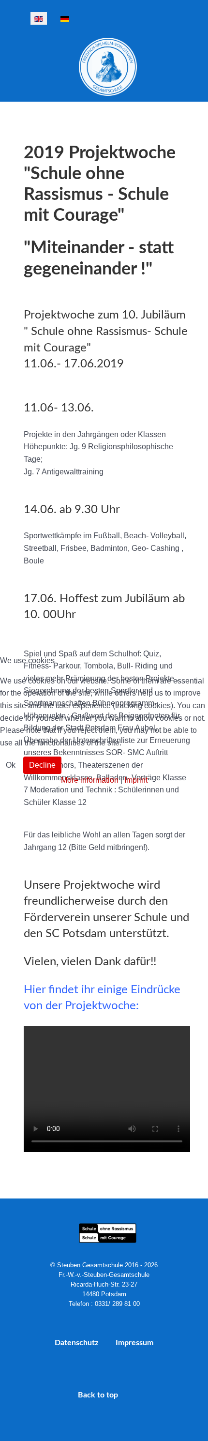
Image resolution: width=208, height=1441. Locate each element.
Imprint (136, 780)
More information (90, 780)
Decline (42, 765)
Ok (10, 765)
